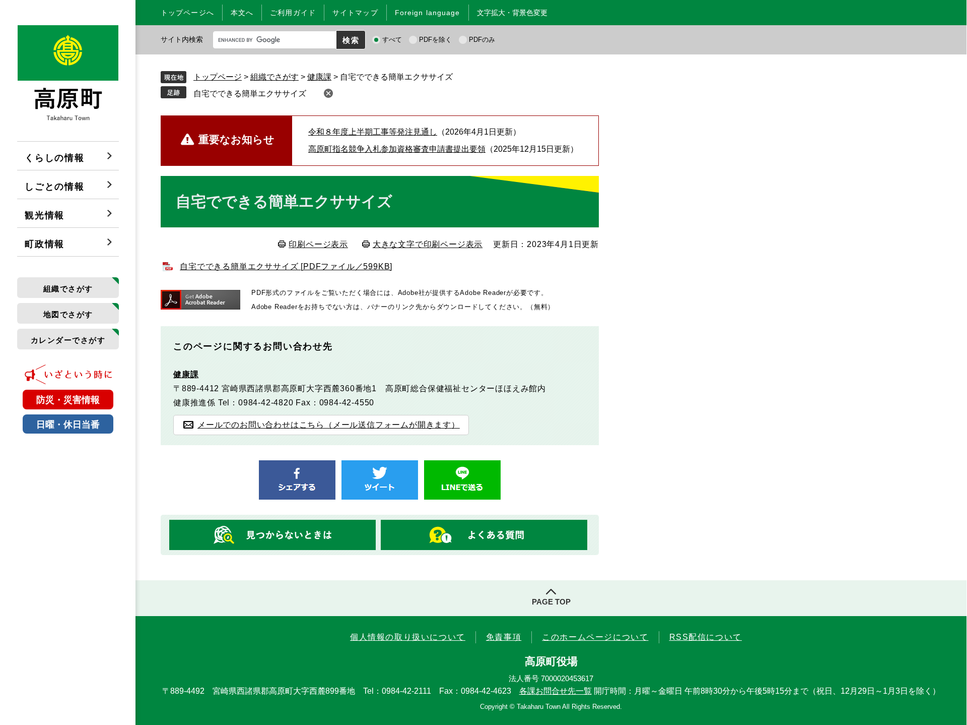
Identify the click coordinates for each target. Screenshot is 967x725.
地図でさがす (68, 314)
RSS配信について (705, 637)
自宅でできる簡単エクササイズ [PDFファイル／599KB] (286, 266)
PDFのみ (482, 39)
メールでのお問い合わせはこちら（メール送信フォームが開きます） (328, 424)
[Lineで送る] (462, 480)
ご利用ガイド (293, 13)
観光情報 (44, 215)
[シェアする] (297, 480)
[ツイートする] (379, 480)
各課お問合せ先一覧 (555, 691)
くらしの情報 (55, 158)
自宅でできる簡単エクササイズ (249, 93)
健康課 (319, 77)
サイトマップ (355, 13)
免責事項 (503, 637)
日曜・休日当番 (68, 424)
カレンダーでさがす (68, 340)
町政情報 (44, 244)
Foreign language (427, 13)
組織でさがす (68, 288)
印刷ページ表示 (318, 244)
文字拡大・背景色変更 (512, 13)
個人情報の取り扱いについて (407, 637)
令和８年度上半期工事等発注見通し (372, 132)
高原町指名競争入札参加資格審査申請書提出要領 (397, 149)
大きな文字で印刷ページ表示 (427, 244)
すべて (392, 39)
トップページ (217, 77)
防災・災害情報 (68, 400)
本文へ (242, 13)
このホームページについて (595, 637)
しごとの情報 (55, 187)
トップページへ (187, 13)
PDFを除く (435, 39)
